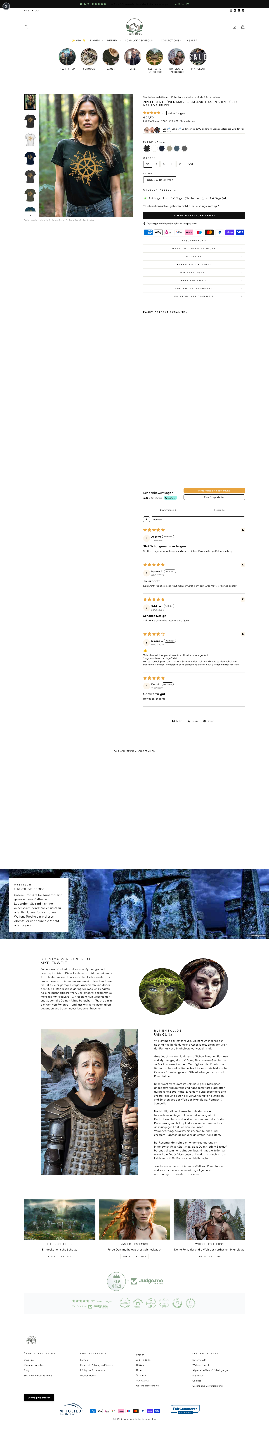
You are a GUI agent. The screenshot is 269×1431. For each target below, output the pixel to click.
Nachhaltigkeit (194, 272)
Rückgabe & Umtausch (92, 1370)
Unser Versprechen (34, 1365)
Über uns (29, 1359)
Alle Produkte (143, 1359)
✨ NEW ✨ (78, 40)
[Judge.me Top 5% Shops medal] (177, 1303)
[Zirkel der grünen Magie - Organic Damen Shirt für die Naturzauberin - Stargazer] (145, 470)
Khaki (169, 148)
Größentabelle (88, 1375)
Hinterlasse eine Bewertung (214, 490)
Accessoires (142, 1380)
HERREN (112, 40)
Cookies (196, 1380)
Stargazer (177, 148)
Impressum (198, 1375)
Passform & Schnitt (194, 264)
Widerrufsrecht (200, 1365)
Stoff (148, 173)
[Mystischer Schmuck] (134, 1219)
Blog (26, 1370)
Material (194, 256)
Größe (149, 158)
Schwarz (147, 148)
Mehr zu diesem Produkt (194, 248)
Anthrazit (184, 148)
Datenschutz (199, 1359)
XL (180, 164)
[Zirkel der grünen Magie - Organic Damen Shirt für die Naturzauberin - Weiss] (149, 467)
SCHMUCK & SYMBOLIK (139, 40)
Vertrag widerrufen (39, 1397)
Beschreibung (194, 240)
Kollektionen (162, 97)
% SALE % (192, 40)
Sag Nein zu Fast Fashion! (38, 1375)
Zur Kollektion (59, 1256)
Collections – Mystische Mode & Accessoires (195, 97)
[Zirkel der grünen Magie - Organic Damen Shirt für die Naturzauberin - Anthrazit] (149, 470)
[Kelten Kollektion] (59, 1219)
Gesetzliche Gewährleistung (207, 1385)
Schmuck (141, 1375)
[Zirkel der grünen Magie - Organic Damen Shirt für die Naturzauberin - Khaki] (157, 467)
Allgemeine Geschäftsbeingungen (210, 1370)
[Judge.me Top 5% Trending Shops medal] (191, 1303)
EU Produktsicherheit (194, 296)
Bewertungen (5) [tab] (168, 509)
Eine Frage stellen (214, 497)
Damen (140, 1370)
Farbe (154, 142)
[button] (152, 113)
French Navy (162, 148)
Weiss (154, 148)
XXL (191, 164)
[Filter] (146, 519)
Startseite (148, 97)
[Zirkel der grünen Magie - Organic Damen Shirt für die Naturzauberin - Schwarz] (145, 467)
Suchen (140, 1354)
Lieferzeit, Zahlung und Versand (97, 1365)
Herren (140, 1364)
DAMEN (95, 40)
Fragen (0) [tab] (219, 509)
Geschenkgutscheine (147, 1385)
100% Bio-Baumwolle (159, 180)
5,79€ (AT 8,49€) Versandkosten (178, 121)
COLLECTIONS (170, 40)
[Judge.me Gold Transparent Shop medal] (151, 1303)
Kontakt (84, 1359)
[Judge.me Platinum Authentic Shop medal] (125, 1303)
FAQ (26, 10)
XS (148, 164)
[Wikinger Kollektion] (209, 1219)
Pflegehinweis (194, 280)
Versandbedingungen (194, 288)
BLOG (35, 10)
